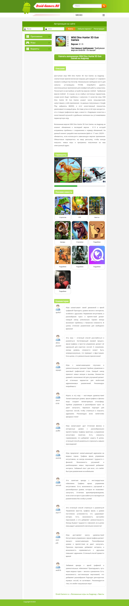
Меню (79, 15)
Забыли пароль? (84, 29)
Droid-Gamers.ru (62, 594)
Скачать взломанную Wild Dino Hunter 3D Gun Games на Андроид (79, 57)
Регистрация (99, 29)
